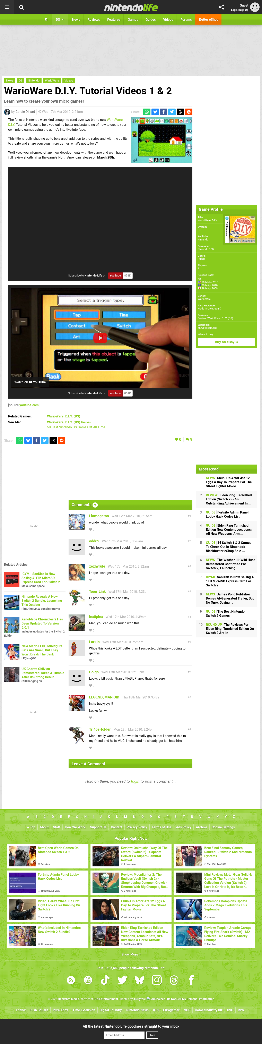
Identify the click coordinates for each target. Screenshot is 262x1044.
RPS (241, 1010)
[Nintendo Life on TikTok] (105, 981)
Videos (68, 80)
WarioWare (52, 80)
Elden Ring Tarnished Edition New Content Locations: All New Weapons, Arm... (229, 530)
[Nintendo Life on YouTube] (88, 981)
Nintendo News (137, 1010)
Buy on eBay (225, 342)
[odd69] (77, 553)
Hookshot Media (68, 999)
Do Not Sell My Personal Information (190, 999)
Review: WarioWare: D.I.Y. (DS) (215, 318)
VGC (187, 1010)
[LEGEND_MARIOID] (77, 709)
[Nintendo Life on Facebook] (191, 981)
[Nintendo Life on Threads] (174, 981)
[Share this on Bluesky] (155, 112)
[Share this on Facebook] (163, 112)
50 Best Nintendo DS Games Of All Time (76, 427)
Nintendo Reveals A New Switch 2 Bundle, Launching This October (41, 601)
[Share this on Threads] (180, 112)
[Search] (21, 7)
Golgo (94, 672)
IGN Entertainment (106, 999)
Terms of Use (162, 827)
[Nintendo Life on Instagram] (156, 981)
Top (32, 827)
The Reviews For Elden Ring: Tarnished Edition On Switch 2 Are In (230, 629)
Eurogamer (171, 1010)
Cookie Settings (223, 827)
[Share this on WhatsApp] (146, 112)
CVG (230, 1010)
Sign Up (243, 9)
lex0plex (96, 616)
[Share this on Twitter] (172, 112)
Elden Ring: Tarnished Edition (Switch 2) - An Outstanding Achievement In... (229, 499)
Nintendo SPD (206, 249)
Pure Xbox (60, 1010)
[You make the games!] (161, 140)
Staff (56, 827)
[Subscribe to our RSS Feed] (70, 981)
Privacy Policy (137, 827)
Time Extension (83, 1010)
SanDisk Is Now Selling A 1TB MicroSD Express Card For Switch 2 (230, 581)
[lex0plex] (77, 629)
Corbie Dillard (25, 112)
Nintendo (34, 80)
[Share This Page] (221, 7)
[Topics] (7, 7)
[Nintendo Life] (131, 7)
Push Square (38, 1010)
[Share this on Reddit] (188, 112)
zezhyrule (97, 566)
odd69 (94, 541)
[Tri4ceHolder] (77, 742)
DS (20, 80)
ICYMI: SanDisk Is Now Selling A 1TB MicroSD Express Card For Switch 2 (40, 578)
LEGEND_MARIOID (104, 697)
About (44, 827)
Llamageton (99, 516)
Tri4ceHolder (100, 729)
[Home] (46, 19)
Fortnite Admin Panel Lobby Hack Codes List (227, 514)
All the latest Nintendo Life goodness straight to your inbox (131, 1026)
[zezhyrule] (77, 578)
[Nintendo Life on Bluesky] (139, 981)
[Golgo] (77, 684)
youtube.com (29, 405)
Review (69, 422)
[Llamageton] (77, 528)
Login (234, 9)
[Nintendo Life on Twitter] (122, 981)
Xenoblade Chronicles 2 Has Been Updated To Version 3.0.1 (42, 623)
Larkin (94, 642)
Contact (116, 827)
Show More (130, 954)
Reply (101, 530)
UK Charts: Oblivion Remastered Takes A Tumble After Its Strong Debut (42, 673)
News (9, 80)
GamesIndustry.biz (208, 1010)
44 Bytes (139, 999)
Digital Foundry (111, 1010)
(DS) (63, 416)
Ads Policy (183, 827)
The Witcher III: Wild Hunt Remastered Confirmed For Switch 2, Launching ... (230, 564)
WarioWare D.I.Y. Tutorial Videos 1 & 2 (88, 91)
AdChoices (158, 999)
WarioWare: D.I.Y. (208, 220)
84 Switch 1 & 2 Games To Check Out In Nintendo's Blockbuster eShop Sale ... (228, 547)
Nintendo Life (93, 275)
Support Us (98, 827)
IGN (156, 1010)
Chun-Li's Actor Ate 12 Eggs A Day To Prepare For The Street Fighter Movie (229, 482)
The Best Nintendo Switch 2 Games (225, 614)
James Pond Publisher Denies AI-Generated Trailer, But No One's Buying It (230, 598)
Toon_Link (97, 591)
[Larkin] (77, 654)
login (135, 781)
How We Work (75, 827)
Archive (201, 827)
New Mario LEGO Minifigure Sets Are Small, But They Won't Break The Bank (41, 650)
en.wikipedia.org (207, 327)
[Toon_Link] (77, 604)
